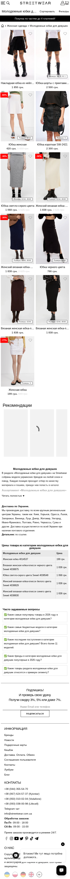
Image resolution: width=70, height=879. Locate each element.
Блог (7, 774)
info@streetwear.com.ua (18, 813)
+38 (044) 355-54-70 (16, 788)
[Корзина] (67, 3)
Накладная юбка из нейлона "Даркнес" (17, 83)
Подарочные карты (15, 744)
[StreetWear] (35, 4)
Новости (9, 740)
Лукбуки (8, 769)
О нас (9, 848)
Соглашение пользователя (20, 759)
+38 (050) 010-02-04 (16, 798)
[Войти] (62, 3)
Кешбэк (8, 750)
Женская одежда (17, 25)
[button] (30, 34)
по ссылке (20, 534)
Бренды (8, 735)
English (31, 874)
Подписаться (35, 714)
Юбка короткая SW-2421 (52, 144)
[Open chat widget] (61, 870)
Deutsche (23, 874)
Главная (2, 25)
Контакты (9, 764)
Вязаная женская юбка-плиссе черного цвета (52, 328)
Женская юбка (18, 389)
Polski (15, 874)
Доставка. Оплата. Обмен (19, 754)
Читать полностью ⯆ (13, 495)
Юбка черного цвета (52, 267)
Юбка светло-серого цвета (17, 205)
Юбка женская (18, 144)
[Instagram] (11, 839)
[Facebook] (6, 839)
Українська (7, 874)
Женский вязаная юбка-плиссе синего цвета (17, 267)
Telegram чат (11, 808)
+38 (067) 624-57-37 (16, 793)
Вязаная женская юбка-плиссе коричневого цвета (17, 328)
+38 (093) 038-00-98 (16, 803)
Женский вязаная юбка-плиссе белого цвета (52, 205)
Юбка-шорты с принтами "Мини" (52, 83)
